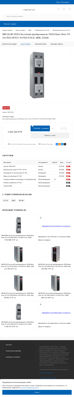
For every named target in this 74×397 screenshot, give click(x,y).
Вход (58, 2)
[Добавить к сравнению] (69, 55)
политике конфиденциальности (30, 387)
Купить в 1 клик (50, 135)
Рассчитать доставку (29, 144)
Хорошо (37, 392)
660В (13, 200)
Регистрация (65, 2)
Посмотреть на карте (46, 372)
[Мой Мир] (62, 144)
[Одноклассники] (59, 144)
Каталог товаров (9, 24)
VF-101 (5, 200)
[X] (65, 144)
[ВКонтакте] (57, 144)
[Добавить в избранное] (69, 50)
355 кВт (21, 200)
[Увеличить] (37, 75)
